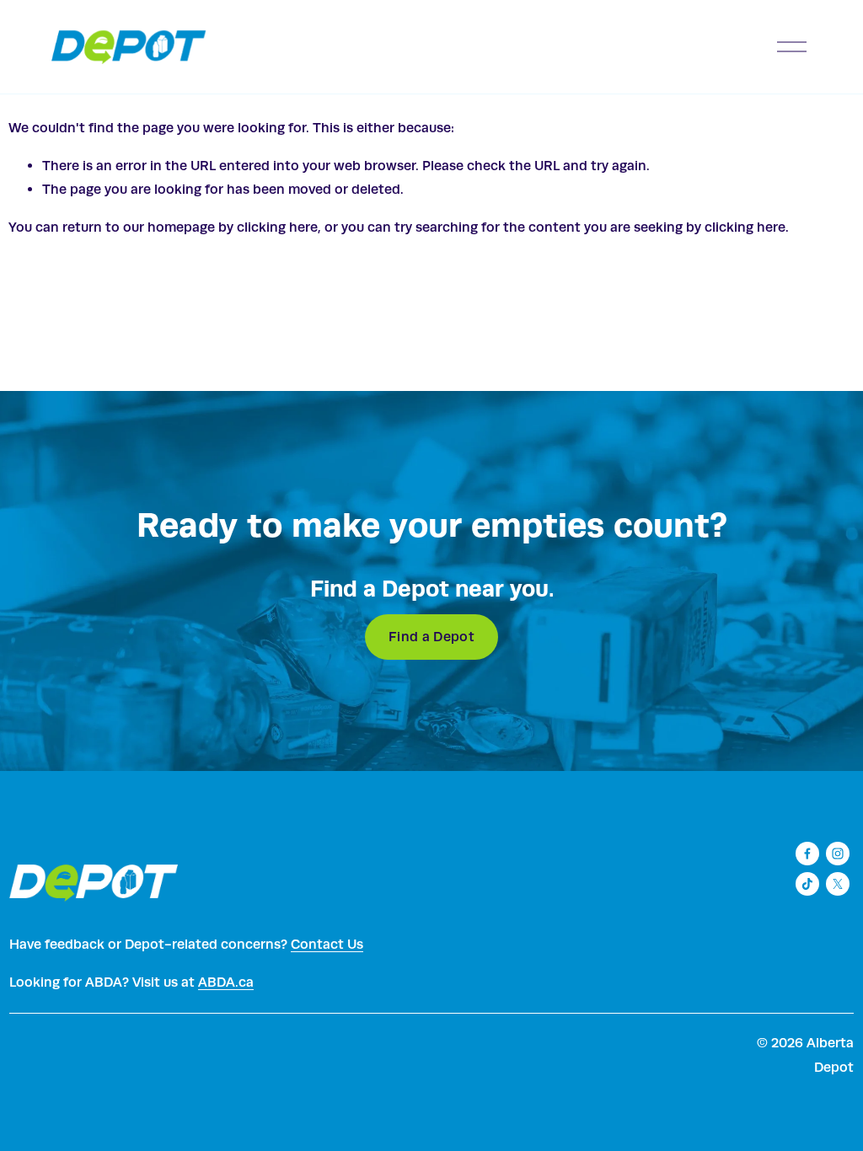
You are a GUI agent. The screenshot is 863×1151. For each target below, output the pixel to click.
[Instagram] (838, 853)
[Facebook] (807, 853)
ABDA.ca (226, 982)
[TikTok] (807, 884)
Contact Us (327, 944)
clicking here (277, 227)
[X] (838, 884)
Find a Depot (431, 637)
